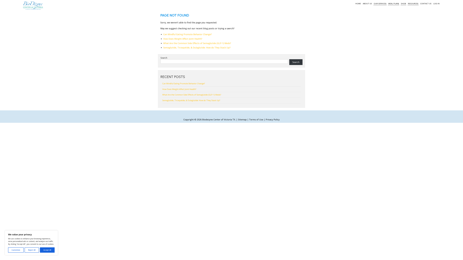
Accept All (47, 250)
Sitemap (242, 119)
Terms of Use (256, 119)
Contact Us (425, 3)
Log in (436, 3)
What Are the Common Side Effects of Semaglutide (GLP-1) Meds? (197, 43)
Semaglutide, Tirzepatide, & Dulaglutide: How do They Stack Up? (197, 47)
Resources (413, 3)
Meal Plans (393, 3)
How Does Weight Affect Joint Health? (182, 38)
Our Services (380, 3)
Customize (16, 250)
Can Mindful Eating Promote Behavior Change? (187, 34)
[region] (31, 243)
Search (163, 58)
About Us (367, 3)
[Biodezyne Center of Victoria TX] (33, 8)
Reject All (31, 250)
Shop (403, 3)
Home (358, 3)
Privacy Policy (273, 119)
